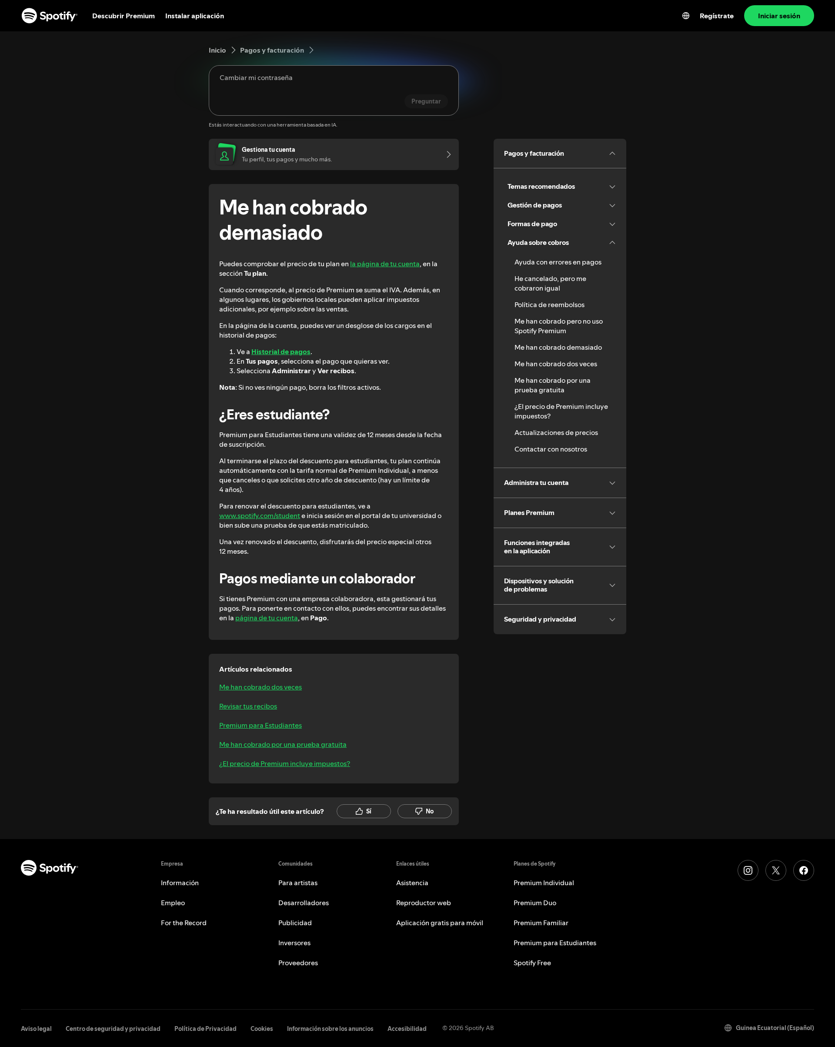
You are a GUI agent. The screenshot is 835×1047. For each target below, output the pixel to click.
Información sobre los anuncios (330, 1028)
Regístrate (717, 15)
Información (180, 882)
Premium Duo (535, 902)
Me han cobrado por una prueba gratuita (283, 744)
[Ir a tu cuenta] (446, 154)
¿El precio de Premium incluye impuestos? (284, 763)
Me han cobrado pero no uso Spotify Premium (558, 325)
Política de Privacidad (205, 1028)
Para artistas (297, 882)
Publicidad (295, 922)
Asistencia (412, 882)
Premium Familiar (541, 922)
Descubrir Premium (123, 15)
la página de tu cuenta (385, 263)
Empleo (173, 902)
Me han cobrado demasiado (558, 347)
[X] (775, 870)
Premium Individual (544, 882)
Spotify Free (532, 962)
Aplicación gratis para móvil (439, 922)
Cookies (261, 1028)
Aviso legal (36, 1028)
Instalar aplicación (194, 15)
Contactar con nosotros (550, 449)
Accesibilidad (407, 1028)
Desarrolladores (303, 902)
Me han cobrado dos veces (260, 687)
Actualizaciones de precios (556, 432)
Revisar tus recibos (248, 706)
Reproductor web (423, 902)
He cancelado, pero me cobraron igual (550, 283)
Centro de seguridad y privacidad (113, 1028)
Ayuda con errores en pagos (557, 262)
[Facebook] (803, 870)
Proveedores (298, 962)
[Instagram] (748, 870)
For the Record (184, 922)
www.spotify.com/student (259, 515)
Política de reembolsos (549, 304)
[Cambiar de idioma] (685, 16)
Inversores (294, 942)
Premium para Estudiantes (260, 725)
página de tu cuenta (266, 617)
